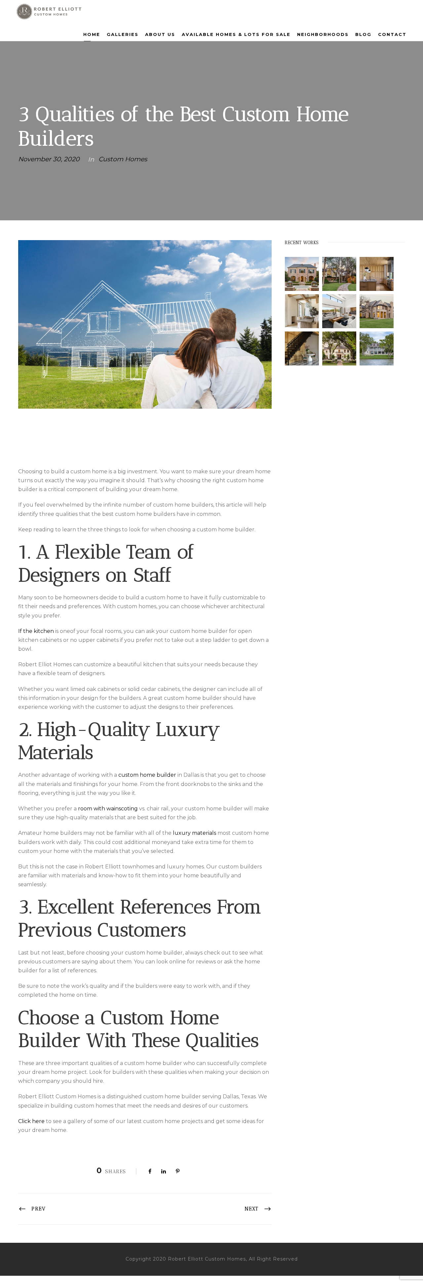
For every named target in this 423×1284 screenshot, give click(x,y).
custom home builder (147, 775)
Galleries (122, 34)
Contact (392, 34)
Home (91, 34)
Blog (363, 34)
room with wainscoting (108, 808)
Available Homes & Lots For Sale (236, 34)
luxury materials (194, 833)
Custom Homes (122, 159)
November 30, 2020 (49, 159)
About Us (160, 34)
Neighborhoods (323, 34)
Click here (31, 1121)
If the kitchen (36, 631)
